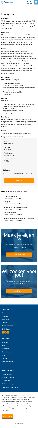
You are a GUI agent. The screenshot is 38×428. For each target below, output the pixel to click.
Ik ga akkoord (7, 416)
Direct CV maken (19, 255)
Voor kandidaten (7, 374)
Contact (4, 322)
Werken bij (5, 316)
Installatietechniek (7, 361)
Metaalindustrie (6, 365)
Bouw (3, 345)
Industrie (4, 358)
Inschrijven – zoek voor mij (10, 387)
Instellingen (19, 423)
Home (3, 7)
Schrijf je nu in (19, 291)
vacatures (9, 7)
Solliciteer (19, 180)
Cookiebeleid (6, 329)
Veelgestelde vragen (8, 384)
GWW (3, 355)
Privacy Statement (7, 326)
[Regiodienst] (7, 2)
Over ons (4, 313)
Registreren (5, 319)
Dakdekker (5, 348)
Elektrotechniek (6, 352)
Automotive (5, 342)
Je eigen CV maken (8, 377)
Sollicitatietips (6, 380)
